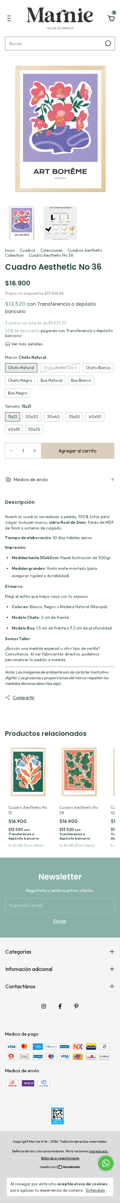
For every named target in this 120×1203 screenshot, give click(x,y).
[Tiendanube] (60, 1168)
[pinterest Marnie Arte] (76, 1006)
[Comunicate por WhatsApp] (105, 1163)
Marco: (25, 357)
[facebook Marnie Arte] (60, 1006)
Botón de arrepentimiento (60, 1158)
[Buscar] (107, 43)
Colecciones (51, 250)
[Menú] (10, 19)
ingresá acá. (98, 1151)
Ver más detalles (26, 343)
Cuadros (27, 250)
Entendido (95, 1190)
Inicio (10, 250)
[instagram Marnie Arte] (43, 1006)
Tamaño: (18, 406)
